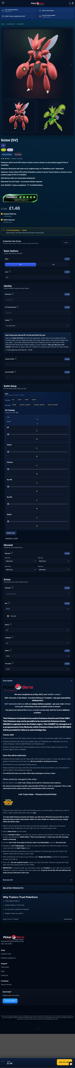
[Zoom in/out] (2, 1023)
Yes (53, 264)
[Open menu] (3, 3)
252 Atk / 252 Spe (25, 404)
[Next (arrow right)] (7, 1031)
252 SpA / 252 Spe (39, 404)
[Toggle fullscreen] (7, 1023)
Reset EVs (11, 533)
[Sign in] (70, 3)
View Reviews (68, 919)
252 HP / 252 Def (53, 404)
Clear (34, 399)
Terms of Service (6, 984)
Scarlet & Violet (6, 954)
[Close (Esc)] (18, 1023)
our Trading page (18, 846)
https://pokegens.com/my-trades (43, 773)
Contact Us (4, 975)
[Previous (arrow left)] (2, 1031)
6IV (13, 399)
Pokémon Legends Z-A (8, 958)
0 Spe (26, 399)
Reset (66, 242)
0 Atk (19, 399)
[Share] (12, 1023)
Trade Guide (5, 967)
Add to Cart (64, 1062)
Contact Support (10, 1001)
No (20, 264)
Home (2, 24)
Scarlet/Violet (11, 24)
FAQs (3, 971)
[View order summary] (2, 1062)
